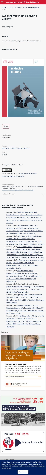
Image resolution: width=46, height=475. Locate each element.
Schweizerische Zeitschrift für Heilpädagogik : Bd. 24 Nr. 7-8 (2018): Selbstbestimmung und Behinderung (24, 278)
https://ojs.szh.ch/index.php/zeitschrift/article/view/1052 (17, 190)
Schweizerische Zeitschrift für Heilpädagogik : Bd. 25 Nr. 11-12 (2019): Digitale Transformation (25, 289)
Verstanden (23, 472)
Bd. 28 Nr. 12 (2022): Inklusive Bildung (27, 7)
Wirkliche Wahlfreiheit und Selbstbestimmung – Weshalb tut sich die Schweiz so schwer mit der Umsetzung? (24, 215)
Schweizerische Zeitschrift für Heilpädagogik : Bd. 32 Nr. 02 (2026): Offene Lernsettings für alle (22, 265)
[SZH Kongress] (23, 425)
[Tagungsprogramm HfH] (23, 390)
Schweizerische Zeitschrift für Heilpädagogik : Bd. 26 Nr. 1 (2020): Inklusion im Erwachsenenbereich (24, 310)
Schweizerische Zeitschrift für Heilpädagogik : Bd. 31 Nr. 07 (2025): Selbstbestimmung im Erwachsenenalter (24, 230)
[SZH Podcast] (23, 452)
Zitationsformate (9, 194)
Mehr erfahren (6, 468)
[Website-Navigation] (2, 2)
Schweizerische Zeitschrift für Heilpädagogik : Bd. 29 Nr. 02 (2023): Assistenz (24, 220)
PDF (6, 126)
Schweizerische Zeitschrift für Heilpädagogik (22, 2)
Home (4, 7)
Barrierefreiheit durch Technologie (19, 287)
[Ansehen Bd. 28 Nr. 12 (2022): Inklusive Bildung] (23, 117)
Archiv (11, 7)
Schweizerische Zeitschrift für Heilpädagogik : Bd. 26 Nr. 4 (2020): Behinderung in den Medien (25, 300)
